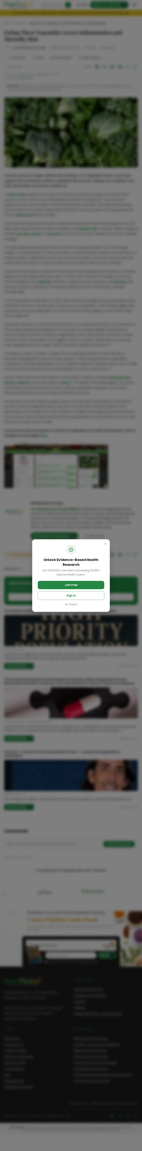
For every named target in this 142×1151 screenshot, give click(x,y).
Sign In (71, 595)
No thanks (71, 604)
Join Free (71, 585)
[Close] (105, 543)
